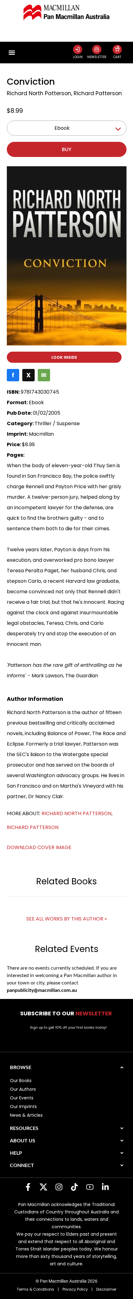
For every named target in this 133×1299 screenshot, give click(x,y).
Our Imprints (23, 1106)
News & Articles (26, 1115)
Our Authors (23, 1089)
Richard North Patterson (39, 93)
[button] (12, 53)
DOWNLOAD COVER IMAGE (39, 847)
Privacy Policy (75, 1289)
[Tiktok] (74, 1187)
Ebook (62, 128)
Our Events (21, 1098)
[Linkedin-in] (105, 1187)
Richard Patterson (98, 93)
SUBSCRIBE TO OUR (66, 1013)
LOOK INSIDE (64, 357)
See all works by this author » (66, 918)
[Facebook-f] (28, 1187)
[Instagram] (58, 1187)
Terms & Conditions (35, 1289)
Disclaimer (106, 1289)
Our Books (21, 1080)
